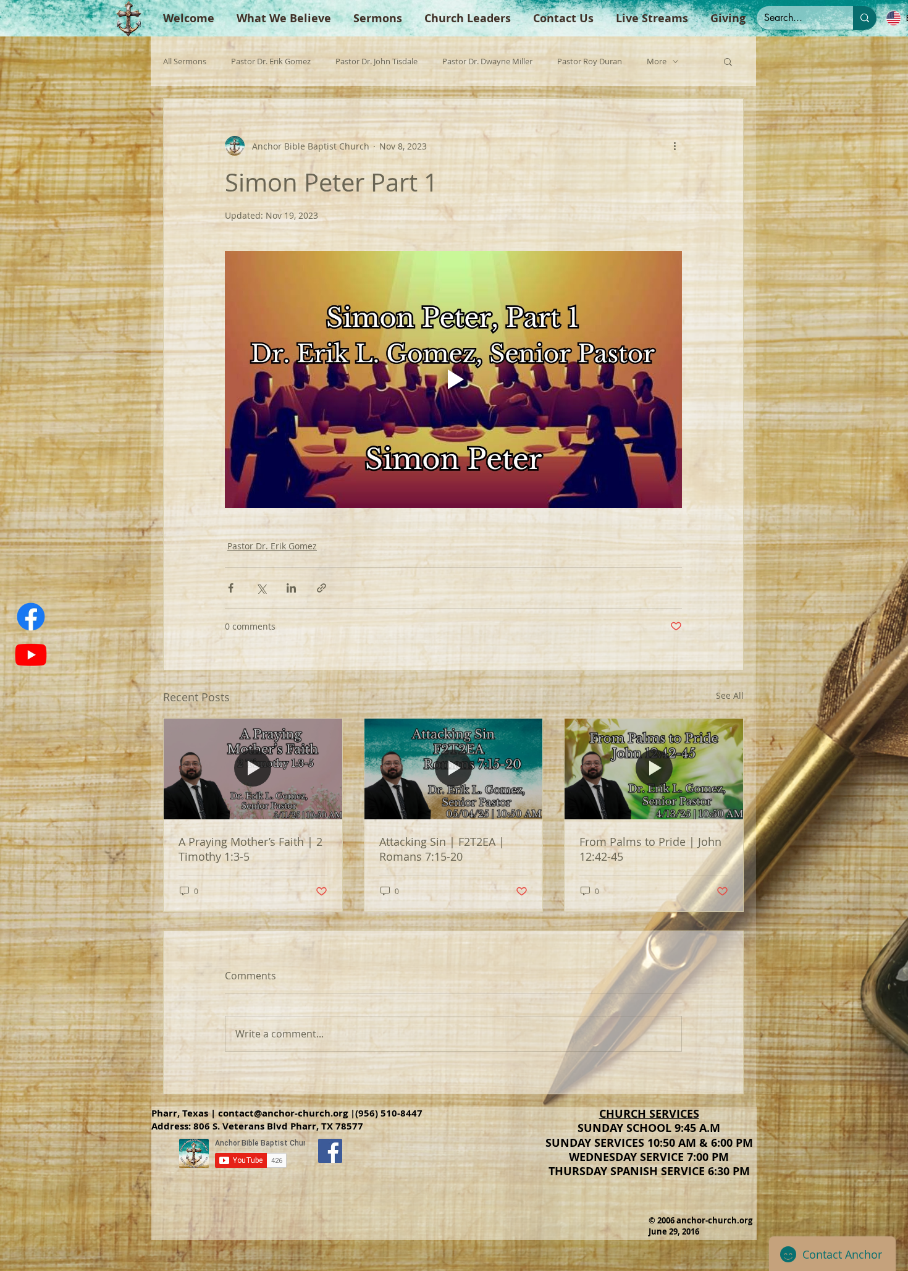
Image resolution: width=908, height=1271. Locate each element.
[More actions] (674, 145)
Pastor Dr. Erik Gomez (271, 61)
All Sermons (184, 61)
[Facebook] (30, 616)
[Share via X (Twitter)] (261, 588)
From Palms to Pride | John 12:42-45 (650, 849)
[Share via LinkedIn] (291, 588)
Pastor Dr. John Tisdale (376, 61)
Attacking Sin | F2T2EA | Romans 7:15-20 (442, 849)
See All (730, 695)
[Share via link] (321, 588)
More (656, 61)
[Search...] (864, 18)
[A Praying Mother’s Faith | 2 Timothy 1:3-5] (253, 769)
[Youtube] (30, 654)
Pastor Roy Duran (589, 61)
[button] (728, 61)
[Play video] (453, 379)
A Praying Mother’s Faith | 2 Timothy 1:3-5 (250, 849)
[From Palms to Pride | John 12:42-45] (654, 769)
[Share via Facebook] (231, 588)
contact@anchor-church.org (283, 1113)
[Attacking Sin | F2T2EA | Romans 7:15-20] (453, 769)
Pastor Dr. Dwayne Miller (487, 61)
